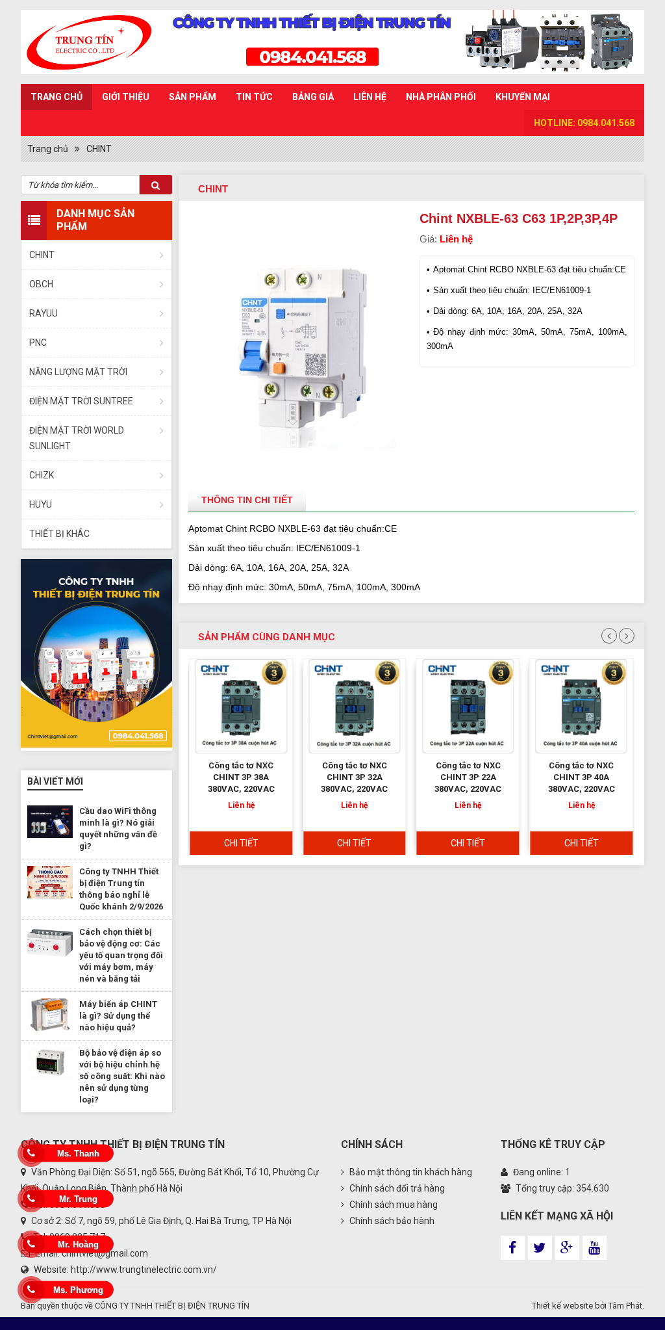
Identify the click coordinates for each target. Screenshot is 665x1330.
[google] (567, 1248)
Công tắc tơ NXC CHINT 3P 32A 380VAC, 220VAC (354, 777)
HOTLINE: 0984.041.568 (584, 123)
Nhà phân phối (441, 97)
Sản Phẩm (192, 97)
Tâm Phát (625, 1305)
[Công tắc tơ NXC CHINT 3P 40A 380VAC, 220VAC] (581, 706)
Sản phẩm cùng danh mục (266, 637)
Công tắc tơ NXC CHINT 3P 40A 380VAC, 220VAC (581, 777)
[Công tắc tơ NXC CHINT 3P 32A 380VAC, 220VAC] (354, 706)
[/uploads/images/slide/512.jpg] (96, 653)
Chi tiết (241, 843)
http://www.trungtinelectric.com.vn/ (144, 1269)
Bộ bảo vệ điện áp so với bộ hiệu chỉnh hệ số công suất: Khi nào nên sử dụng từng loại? (122, 1076)
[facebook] (513, 1248)
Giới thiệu (125, 97)
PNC (38, 342)
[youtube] (595, 1248)
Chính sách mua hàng (392, 1204)
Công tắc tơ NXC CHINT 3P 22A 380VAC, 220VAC (467, 777)
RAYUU (43, 313)
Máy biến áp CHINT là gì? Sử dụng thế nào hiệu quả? (118, 1015)
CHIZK (41, 475)
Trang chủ (56, 97)
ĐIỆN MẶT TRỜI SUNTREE (81, 401)
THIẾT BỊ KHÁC (59, 533)
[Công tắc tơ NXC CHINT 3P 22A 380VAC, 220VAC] (468, 706)
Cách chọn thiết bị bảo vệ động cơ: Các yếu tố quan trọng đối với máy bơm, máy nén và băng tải (121, 955)
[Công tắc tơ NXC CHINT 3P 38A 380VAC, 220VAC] (241, 706)
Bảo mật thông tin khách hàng (409, 1172)
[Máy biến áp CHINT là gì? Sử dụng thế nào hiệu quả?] (50, 1014)
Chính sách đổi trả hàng (396, 1188)
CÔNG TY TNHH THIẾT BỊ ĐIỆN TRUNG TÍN (172, 1305)
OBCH (41, 284)
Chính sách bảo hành (390, 1221)
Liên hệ (369, 97)
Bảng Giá (313, 97)
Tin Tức (254, 97)
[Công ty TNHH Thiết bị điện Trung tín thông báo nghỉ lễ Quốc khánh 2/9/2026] (50, 882)
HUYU (40, 504)
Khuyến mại (523, 97)
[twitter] (540, 1248)
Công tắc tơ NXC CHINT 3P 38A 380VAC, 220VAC (241, 777)
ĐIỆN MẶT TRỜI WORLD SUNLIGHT (76, 438)
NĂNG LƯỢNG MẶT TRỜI (78, 372)
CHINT (99, 149)
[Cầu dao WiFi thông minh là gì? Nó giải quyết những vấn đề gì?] (50, 821)
